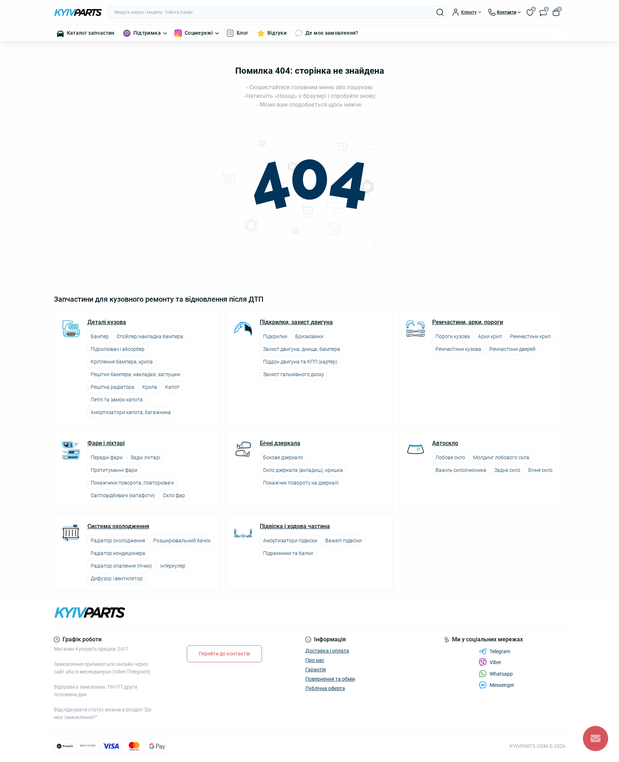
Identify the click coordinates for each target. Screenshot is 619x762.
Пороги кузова (452, 336)
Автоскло (445, 443)
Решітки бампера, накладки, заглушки (135, 374)
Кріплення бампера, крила (122, 362)
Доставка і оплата (327, 651)
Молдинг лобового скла (501, 457)
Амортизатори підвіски (290, 540)
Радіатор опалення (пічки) (121, 566)
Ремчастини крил (530, 336)
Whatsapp (501, 674)
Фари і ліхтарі (106, 443)
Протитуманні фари (114, 470)
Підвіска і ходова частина (295, 526)
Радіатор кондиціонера (118, 553)
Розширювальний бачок (182, 540)
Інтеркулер (172, 566)
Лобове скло (450, 457)
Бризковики (309, 336)
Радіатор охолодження (118, 540)
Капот (172, 387)
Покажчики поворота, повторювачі (132, 483)
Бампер (100, 336)
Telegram (500, 651)
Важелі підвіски (343, 540)
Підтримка (147, 33)
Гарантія (315, 669)
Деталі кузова (106, 322)
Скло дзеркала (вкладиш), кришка (303, 470)
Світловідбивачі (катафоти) (123, 495)
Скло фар (174, 495)
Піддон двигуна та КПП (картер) (300, 362)
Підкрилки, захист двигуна (296, 322)
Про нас (314, 660)
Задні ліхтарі (145, 457)
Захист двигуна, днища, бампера (301, 349)
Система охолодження (118, 526)
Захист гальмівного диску (293, 374)
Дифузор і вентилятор (117, 578)
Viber (495, 662)
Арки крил (490, 336)
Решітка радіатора (112, 387)
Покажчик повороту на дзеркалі (301, 483)
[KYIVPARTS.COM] (179, 612)
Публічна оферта (325, 688)
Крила (149, 387)
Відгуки (277, 33)
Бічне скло (540, 470)
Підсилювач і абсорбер (118, 349)
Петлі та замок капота (117, 399)
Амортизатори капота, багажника (131, 412)
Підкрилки (275, 336)
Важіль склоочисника (460, 470)
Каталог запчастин (91, 33)
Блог (242, 33)
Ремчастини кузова (458, 349)
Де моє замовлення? (331, 33)
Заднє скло (507, 470)
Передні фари (106, 457)
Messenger (502, 685)
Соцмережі (199, 33)
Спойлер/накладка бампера (150, 336)
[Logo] (78, 12)
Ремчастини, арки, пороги (467, 322)
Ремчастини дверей (512, 349)
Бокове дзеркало (283, 457)
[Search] (440, 12)
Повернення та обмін (330, 679)
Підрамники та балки (288, 553)
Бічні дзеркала (280, 443)
